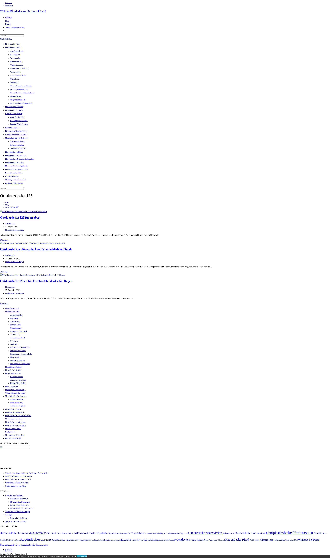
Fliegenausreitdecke (18, 100)
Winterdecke (15, 72)
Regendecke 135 (58, 540)
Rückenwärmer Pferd (13, 173)
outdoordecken (214, 532)
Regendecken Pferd (199, 540)
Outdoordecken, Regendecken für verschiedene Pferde (36, 249)
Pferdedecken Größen (14, 110)
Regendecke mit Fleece (164, 540)
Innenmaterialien (17, 145)
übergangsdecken (42, 545)
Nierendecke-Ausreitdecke (21, 86)
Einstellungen (82, 556)
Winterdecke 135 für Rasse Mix (16, 483)
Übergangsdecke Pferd (19, 68)
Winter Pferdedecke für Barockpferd (18, 476)
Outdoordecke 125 (11, 207)
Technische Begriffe (18, 148)
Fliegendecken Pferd (125, 533)
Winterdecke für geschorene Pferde (18, 480)
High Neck (184, 533)
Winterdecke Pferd (308, 539)
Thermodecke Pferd (18, 75)
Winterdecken (279, 540)
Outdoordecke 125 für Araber (20, 217)
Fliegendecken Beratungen (20, 502)
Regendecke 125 (45, 540)
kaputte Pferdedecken (19, 124)
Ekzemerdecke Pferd (85, 533)
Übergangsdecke (7, 545)
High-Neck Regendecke (172, 533)
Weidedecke (15, 58)
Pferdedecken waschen (14, 162)
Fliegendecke (15, 96)
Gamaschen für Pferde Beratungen (17, 512)
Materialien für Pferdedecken (16, 138)
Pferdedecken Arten (13, 48)
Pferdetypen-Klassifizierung (16, 131)
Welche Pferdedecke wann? (16, 135)
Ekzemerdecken (54, 533)
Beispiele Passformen (13, 114)
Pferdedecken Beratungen (14, 230)
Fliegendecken (113, 533)
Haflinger (161, 533)
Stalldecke (14, 82)
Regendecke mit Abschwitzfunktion (138, 540)
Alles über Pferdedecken (14, 495)
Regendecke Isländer (114, 540)
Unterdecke (15, 79)
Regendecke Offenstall (217, 540)
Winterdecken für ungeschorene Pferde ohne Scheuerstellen (26, 473)
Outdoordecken (16, 65)
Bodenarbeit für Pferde (18, 518)
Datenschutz (9, 6)
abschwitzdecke (8, 532)
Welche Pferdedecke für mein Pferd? (23, 11)
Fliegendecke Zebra (152, 533)
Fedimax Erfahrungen (14, 183)
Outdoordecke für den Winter (16, 486)
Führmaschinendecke (18, 89)
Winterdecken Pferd (291, 540)
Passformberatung (12, 128)
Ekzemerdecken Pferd (69, 533)
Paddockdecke (16, 61)
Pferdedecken (10, 287)
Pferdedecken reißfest (14, 152)
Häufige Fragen (11, 176)
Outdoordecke (10, 223)
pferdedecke (282, 532)
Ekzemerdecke (38, 532)
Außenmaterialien (17, 141)
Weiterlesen (4, 240)
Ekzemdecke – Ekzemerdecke (22, 93)
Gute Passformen (17, 117)
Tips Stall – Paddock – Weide (16, 521)
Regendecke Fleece (87, 540)
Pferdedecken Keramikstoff (21, 103)
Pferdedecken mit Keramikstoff (21, 508)
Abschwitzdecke (17, 51)
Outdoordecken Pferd (229, 533)
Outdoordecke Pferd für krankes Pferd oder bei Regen (36, 281)
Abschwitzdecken (23, 533)
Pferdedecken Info (12, 44)
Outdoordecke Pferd (246, 533)
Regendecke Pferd (237, 539)
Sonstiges (8, 515)
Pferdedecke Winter (13, 540)
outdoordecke (196, 532)
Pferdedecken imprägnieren (16, 166)
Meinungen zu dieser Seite (15, 180)
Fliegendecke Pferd (138, 533)
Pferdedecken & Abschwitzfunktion (19, 159)
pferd (269, 532)
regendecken (182, 539)
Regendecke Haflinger (101, 540)
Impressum (8, 3)
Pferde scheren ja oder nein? (16, 169)
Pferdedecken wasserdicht (15, 155)
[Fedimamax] (14, 448)
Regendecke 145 (72, 540)
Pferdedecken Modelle (14, 107)
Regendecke (15, 54)
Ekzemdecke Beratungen (19, 499)
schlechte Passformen (19, 121)
